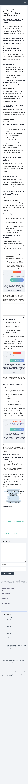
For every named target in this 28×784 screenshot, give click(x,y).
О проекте (3, 662)
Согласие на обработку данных (7, 665)
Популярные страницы (5, 660)
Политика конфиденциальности (12, 662)
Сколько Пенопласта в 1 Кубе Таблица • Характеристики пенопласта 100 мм (15, 624)
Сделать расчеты (6, 595)
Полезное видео (6, 593)
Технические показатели (8, 590)
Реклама (15, 664)
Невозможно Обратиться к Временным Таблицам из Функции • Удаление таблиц (16, 631)
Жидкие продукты (6, 598)
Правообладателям (20, 660)
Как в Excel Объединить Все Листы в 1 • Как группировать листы (16, 646)
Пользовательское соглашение (7, 664)
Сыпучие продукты (6, 600)
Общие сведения (6, 603)
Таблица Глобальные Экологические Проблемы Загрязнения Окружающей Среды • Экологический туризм (17, 639)
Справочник (13, 660)
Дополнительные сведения (8, 588)
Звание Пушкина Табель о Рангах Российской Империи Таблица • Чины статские (17, 617)
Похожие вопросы (6, 606)
